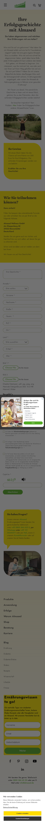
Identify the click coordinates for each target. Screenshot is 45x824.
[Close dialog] (43, 399)
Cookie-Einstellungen (22, 818)
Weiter (33, 423)
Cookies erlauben (22, 813)
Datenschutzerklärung (10, 807)
